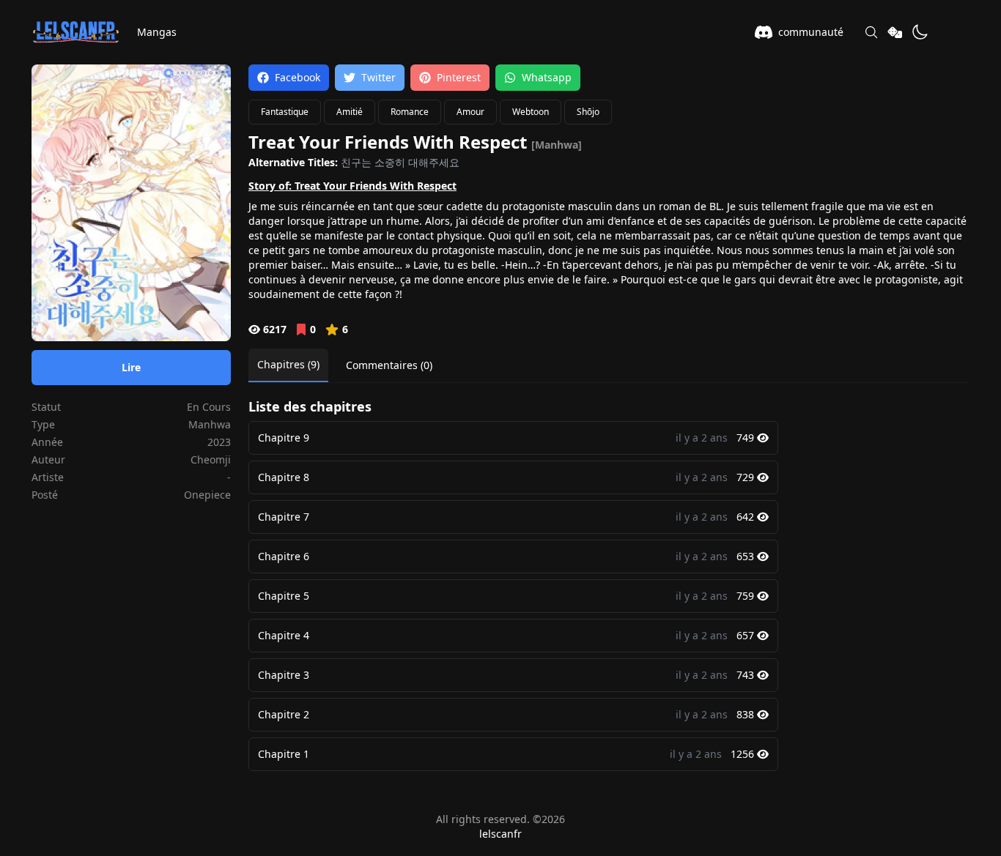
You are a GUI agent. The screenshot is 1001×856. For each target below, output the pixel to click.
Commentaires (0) (389, 365)
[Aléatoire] (894, 32)
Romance (410, 111)
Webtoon (530, 111)
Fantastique (285, 111)
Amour (470, 111)
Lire (131, 367)
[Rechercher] (871, 32)
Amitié (349, 111)
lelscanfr (500, 834)
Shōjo (588, 111)
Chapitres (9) (288, 364)
